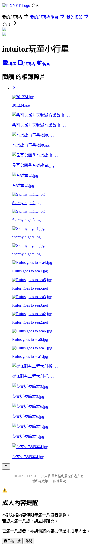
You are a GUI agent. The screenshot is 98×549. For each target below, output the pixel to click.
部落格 (29, 64)
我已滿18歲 (12, 541)
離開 (29, 541)
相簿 (12, 64)
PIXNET (31, 476)
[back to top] (6, 466)
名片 (46, 64)
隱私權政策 (40, 481)
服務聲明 (59, 481)
